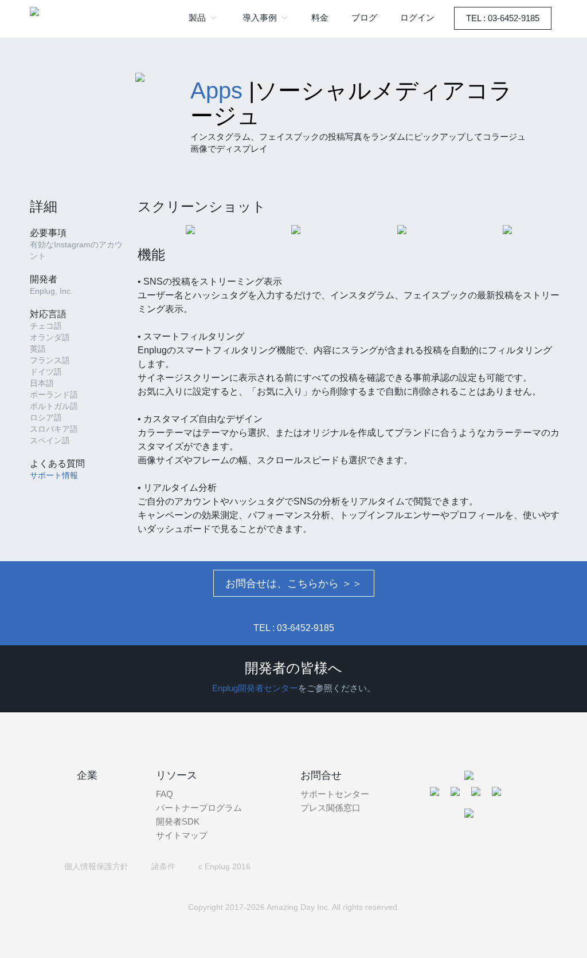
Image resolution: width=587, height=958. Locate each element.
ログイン (417, 17)
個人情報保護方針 (96, 866)
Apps (216, 90)
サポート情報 (54, 475)
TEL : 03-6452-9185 (502, 18)
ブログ (364, 17)
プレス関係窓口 (330, 808)
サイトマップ (182, 835)
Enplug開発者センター (255, 688)
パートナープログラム (199, 808)
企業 (87, 775)
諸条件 (163, 866)
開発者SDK (177, 821)
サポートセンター (334, 794)
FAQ (164, 794)
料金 (319, 17)
